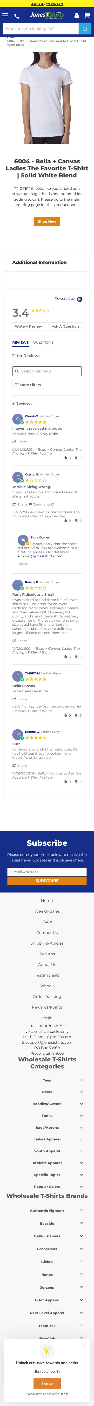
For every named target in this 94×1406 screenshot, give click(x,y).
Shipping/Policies (47, 943)
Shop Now (47, 221)
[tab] (28, 326)
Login (47, 1018)
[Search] (85, 28)
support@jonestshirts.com (40, 556)
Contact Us (47, 932)
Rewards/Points (47, 1007)
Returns (47, 954)
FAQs (47, 922)
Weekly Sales (47, 911)
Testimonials (47, 975)
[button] (20, 442)
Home (11, 37)
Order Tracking (47, 996)
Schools (47, 986)
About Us (47, 964)
